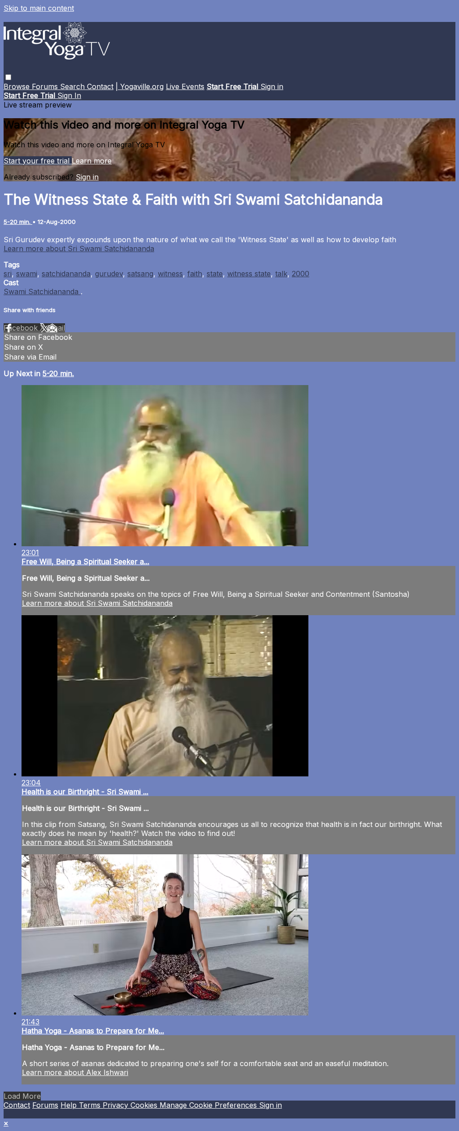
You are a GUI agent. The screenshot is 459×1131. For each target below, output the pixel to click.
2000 (300, 273)
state (215, 273)
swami (26, 273)
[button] (8, 77)
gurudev (109, 273)
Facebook (22, 327)
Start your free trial (38, 160)
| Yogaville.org (140, 86)
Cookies (145, 1105)
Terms (91, 1105)
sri (8, 273)
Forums (46, 86)
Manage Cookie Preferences (209, 1105)
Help (70, 1105)
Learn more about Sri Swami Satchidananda (79, 248)
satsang (140, 273)
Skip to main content (39, 8)
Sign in (271, 86)
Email (56, 327)
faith (194, 273)
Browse (18, 86)
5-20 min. (18, 221)
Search (73, 86)
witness (170, 273)
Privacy (116, 1105)
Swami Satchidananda (42, 291)
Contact (100, 86)
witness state (249, 273)
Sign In (69, 95)
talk (281, 273)
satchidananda (66, 273)
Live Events (185, 86)
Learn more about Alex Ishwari (75, 1072)
